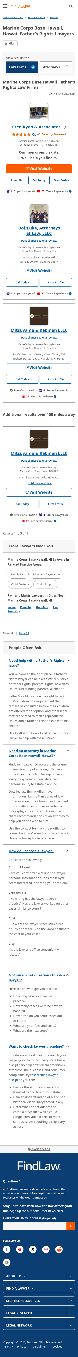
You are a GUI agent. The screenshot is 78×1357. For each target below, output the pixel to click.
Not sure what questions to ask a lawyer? (37, 977)
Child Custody (20, 584)
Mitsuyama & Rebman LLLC (39, 330)
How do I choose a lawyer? (31, 851)
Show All (8, 633)
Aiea (55, 607)
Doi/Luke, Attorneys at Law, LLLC (39, 230)
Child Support (46, 584)
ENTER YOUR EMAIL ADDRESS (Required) (29, 1218)
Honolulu (42, 607)
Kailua (12, 607)
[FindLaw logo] (22, 5)
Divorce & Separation (46, 574)
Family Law (18, 574)
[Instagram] (46, 1249)
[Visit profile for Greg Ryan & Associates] (39, 112)
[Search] (71, 6)
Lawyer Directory (13, 17)
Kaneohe (25, 607)
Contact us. (40, 1197)
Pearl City (14, 611)
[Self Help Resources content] (71, 1301)
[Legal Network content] (71, 1325)
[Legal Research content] (71, 1313)
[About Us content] (71, 1276)
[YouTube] (19, 1249)
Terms (7, 1346)
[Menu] (5, 6)
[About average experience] (70, 191)
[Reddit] (59, 1249)
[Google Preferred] (6, 1262)
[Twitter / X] (33, 1249)
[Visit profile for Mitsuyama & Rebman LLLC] (39, 316)
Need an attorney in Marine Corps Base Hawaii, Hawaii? (32, 753)
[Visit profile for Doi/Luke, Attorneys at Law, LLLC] (39, 213)
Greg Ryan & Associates (36, 127)
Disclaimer (40, 1346)
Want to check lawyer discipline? (36, 1046)
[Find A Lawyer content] (71, 1288)
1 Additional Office (40, 483)
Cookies (57, 1346)
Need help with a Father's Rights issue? (36, 663)
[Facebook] (6, 1249)
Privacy (22, 1346)
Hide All (24, 633)
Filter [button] (12, 43)
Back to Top (41, 1149)
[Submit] (70, 1226)
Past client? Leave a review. (39, 240)
